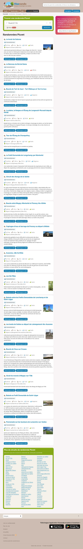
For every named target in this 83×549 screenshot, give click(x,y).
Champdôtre (9, 487)
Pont (22, 506)
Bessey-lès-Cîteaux (11, 470)
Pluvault (23, 503)
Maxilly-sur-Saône (26, 494)
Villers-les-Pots (41, 503)
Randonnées (14, 11)
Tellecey (39, 489)
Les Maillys (24, 477)
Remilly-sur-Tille (41, 462)
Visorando (5, 14)
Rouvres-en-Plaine (42, 463)
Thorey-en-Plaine (41, 491)
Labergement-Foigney (27, 467)
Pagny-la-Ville (25, 501)
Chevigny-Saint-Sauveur (12, 491)
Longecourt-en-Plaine (27, 482)
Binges (7, 474)
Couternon (8, 496)
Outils (6, 11)
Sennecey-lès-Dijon (42, 479)
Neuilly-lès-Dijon (25, 499)
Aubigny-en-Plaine (11, 462)
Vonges (39, 506)
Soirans (39, 480)
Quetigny (39, 460)
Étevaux (23, 456)
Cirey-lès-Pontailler (11, 492)
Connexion (76, 11)
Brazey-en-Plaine (10, 477)
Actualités (6, 532)
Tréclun (39, 494)
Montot (23, 497)
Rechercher (47, 27)
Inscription (68, 11)
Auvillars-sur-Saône (11, 463)
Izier (22, 465)
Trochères (39, 496)
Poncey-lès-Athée (26, 504)
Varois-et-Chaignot (42, 501)
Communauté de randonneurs (11, 541)
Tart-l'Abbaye (40, 484)
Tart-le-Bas (40, 485)
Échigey (8, 503)
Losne (22, 484)
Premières (40, 458)
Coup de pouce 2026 (8, 535)
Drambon (8, 499)
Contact (5, 538)
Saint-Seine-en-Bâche (43, 468)
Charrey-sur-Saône (11, 489)
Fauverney (24, 458)
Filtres (12, 27)
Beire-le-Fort (9, 467)
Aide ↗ (23, 11)
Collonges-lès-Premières (12, 494)
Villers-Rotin (40, 504)
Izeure (23, 463)
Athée (7, 460)
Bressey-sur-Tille (10, 479)
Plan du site (6, 526)
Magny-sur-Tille (25, 489)
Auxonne (8, 465)
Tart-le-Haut (40, 487)
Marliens (23, 492)
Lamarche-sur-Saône (27, 472)
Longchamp (24, 479)
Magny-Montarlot (26, 487)
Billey (7, 472)
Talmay (39, 482)
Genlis (23, 462)
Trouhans (39, 497)
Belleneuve (9, 468)
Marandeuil (24, 491)
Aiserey (8, 456)
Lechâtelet (24, 475)
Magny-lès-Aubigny (26, 485)
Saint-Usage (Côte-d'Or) (43, 474)
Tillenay (39, 492)
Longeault (24, 480)
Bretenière (8, 480)
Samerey (39, 475)
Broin (7, 482)
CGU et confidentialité (9, 523)
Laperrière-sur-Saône (27, 474)
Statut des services (36, 545)
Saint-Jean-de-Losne (42, 465)
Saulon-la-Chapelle (42, 477)
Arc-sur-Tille (9, 458)
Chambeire (9, 485)
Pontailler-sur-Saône (42, 456)
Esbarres (8, 504)
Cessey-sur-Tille (10, 484)
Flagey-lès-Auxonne (26, 460)
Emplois (5, 529)
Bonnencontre (9, 475)
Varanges (39, 499)
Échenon (8, 501)
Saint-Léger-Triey (41, 467)
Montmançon (25, 496)
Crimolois (8, 497)
